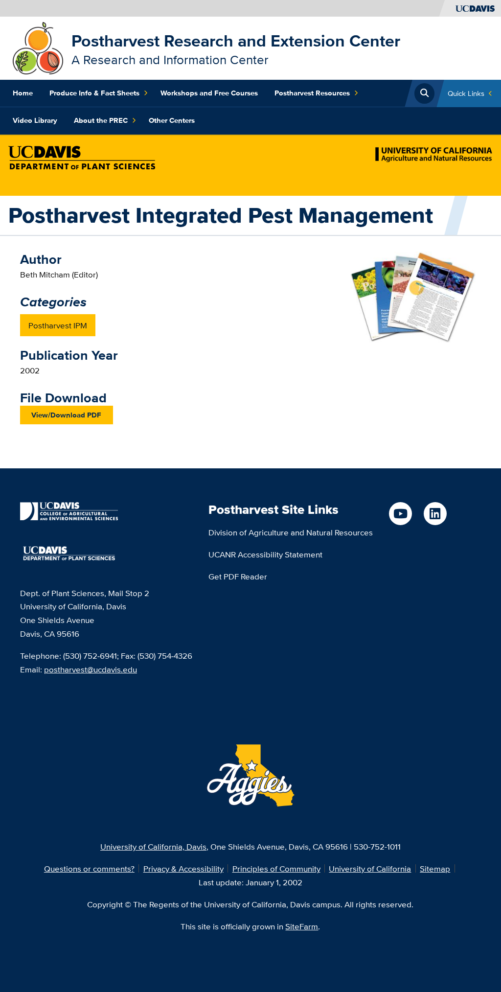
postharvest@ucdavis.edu (90, 669)
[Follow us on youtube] (400, 513)
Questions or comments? (89, 868)
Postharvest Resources (312, 93)
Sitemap (435, 868)
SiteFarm (301, 926)
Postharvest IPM (57, 325)
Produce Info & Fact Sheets (94, 93)
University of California (370, 868)
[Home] (38, 47)
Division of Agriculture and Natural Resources (290, 532)
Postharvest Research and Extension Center (235, 40)
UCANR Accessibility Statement (265, 554)
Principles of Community (276, 868)
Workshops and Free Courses (209, 93)
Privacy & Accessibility (183, 868)
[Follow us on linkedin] (435, 513)
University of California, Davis (153, 846)
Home (23, 93)
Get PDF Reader (237, 576)
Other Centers (172, 120)
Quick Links (466, 93)
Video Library (35, 120)
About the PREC (101, 120)
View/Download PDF (66, 415)
